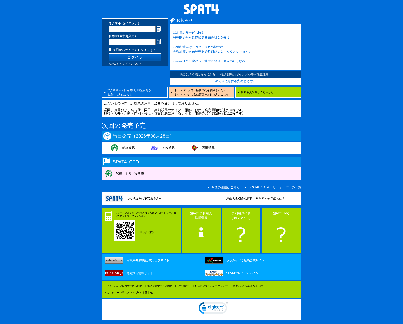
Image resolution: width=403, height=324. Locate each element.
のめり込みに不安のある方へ (235, 81)
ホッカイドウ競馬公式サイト (245, 260)
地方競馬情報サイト (140, 273)
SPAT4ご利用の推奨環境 (201, 216)
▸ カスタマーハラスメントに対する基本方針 (130, 292)
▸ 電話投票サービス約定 (158, 285)
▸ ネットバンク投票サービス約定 (123, 285)
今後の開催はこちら (225, 187)
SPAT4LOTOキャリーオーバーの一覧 (275, 187)
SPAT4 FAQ (281, 213)
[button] (213, 309)
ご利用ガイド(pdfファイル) (241, 216)
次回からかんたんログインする (135, 50)
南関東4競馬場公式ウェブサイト (148, 260)
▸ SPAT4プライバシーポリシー (210, 285)
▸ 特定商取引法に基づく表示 (247, 285)
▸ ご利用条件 (182, 285)
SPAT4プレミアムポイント (244, 273)
